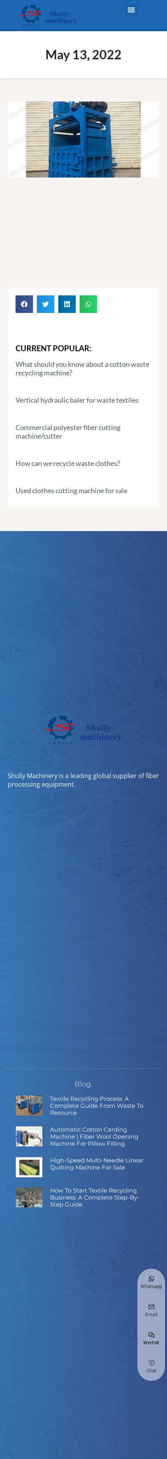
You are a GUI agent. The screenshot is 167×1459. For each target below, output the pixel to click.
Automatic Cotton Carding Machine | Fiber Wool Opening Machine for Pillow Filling (94, 1136)
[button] (131, 10)
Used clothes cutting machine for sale (71, 490)
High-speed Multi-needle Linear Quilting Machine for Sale (97, 1164)
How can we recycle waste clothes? (68, 463)
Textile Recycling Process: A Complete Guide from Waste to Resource (96, 1105)
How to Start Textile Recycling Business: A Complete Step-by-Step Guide (94, 1197)
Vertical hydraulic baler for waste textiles (77, 400)
